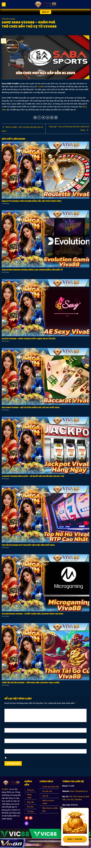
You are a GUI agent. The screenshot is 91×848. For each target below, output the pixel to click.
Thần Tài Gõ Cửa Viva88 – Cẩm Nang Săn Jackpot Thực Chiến (30, 683)
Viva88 (40, 86)
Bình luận (8, 707)
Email (7, 736)
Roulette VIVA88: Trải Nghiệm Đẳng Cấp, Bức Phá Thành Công (31, 201)
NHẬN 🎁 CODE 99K (75, 839)
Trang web (8, 747)
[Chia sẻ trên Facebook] (39, 117)
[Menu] (4, 4)
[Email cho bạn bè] (47, 117)
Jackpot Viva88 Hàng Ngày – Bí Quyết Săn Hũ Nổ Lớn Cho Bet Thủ (33, 476)
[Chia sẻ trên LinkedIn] (56, 117)
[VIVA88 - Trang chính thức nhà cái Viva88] (45, 4)
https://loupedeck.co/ (79, 791)
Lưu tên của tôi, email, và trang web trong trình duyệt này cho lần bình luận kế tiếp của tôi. (42, 758)
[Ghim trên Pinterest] (52, 117)
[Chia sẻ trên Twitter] (43, 117)
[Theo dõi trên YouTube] (31, 818)
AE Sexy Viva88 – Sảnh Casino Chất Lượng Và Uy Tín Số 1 (29, 339)
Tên (6, 726)
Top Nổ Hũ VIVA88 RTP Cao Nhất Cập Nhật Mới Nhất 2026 (28, 545)
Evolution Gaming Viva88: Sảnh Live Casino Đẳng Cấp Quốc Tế (32, 270)
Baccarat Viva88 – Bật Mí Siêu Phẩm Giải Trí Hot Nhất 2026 (31, 407)
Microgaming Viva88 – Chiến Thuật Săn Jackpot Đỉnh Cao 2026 (32, 614)
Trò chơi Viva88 (8, 19)
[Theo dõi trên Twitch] (26, 823)
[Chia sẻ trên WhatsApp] (35, 117)
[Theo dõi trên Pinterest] (26, 818)
